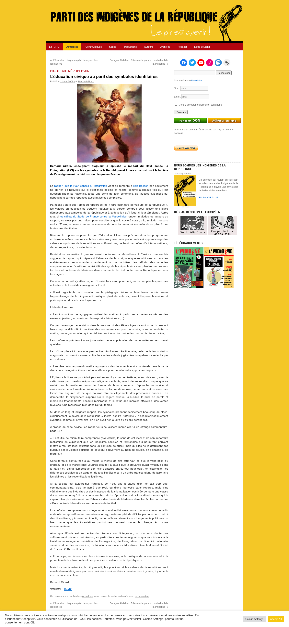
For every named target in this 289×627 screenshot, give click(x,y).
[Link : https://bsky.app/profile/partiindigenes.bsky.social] (226, 62)
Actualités (72, 46)
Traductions (130, 46)
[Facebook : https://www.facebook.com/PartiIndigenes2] (183, 62)
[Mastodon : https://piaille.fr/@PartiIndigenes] (218, 62)
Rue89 (68, 589)
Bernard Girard (86, 81)
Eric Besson (140, 185)
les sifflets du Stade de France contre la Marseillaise (93, 216)
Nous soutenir (202, 46)
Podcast (182, 46)
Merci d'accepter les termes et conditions (200, 104)
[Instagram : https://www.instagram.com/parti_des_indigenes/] (209, 62)
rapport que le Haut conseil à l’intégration (80, 185)
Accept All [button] (276, 619)
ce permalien (142, 596)
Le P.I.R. (54, 46)
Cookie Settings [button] (254, 619)
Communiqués (94, 46)
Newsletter (197, 80)
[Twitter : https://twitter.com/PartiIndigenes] (192, 62)
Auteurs (148, 46)
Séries (112, 46)
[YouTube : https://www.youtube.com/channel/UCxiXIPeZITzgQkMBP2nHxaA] (200, 62)
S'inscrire (181, 112)
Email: (177, 96)
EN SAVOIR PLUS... (209, 197)
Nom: (177, 88)
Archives (165, 46)
